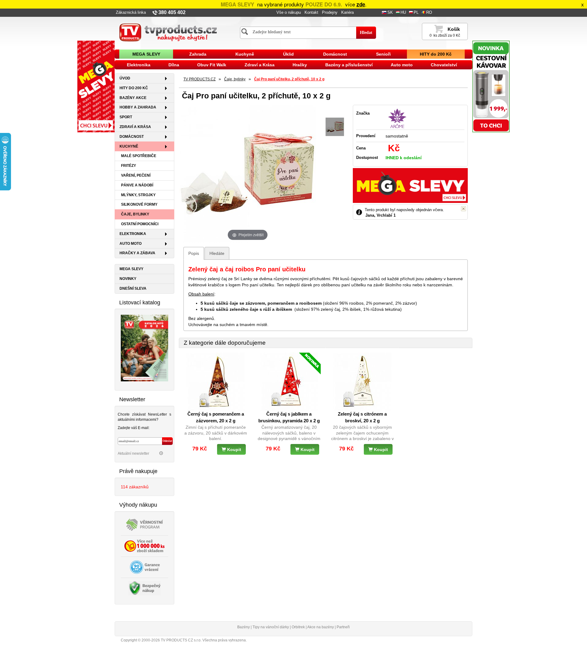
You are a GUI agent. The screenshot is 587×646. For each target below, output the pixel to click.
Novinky (128, 279)
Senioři (383, 54)
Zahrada (197, 54)
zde (360, 4)
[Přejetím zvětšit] (247, 173)
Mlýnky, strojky (138, 195)
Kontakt (311, 12)
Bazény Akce (133, 98)
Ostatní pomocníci (139, 224)
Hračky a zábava (137, 253)
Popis (193, 253)
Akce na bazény (320, 627)
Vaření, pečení (135, 175)
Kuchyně (244, 54)
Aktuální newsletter (134, 453)
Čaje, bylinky (135, 214)
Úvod (125, 78)
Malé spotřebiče (138, 156)
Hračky (300, 64)
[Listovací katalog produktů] (144, 347)
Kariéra (347, 12)
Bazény (243, 627)
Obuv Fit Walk (211, 64)
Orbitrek (298, 627)
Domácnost (335, 54)
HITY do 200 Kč (436, 54)
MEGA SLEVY (146, 54)
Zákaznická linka (131, 12)
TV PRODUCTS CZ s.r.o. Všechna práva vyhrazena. (204, 640)
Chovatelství (444, 64)
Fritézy (128, 165)
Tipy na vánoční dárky (271, 627)
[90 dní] (144, 566)
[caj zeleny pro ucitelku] (335, 127)
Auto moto (402, 64)
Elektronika (138, 64)
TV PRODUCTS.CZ (199, 79)
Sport (126, 117)
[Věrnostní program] (144, 524)
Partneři (343, 627)
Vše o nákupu (288, 12)
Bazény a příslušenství (349, 64)
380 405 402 (172, 12)
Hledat (366, 32)
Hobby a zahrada (138, 107)
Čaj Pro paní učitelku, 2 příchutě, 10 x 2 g (289, 79)
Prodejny (330, 12)
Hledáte (216, 253)
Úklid (288, 54)
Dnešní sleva (133, 288)
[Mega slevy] (96, 86)
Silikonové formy (139, 204)
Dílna (173, 64)
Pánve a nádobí (137, 185)
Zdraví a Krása (260, 64)
